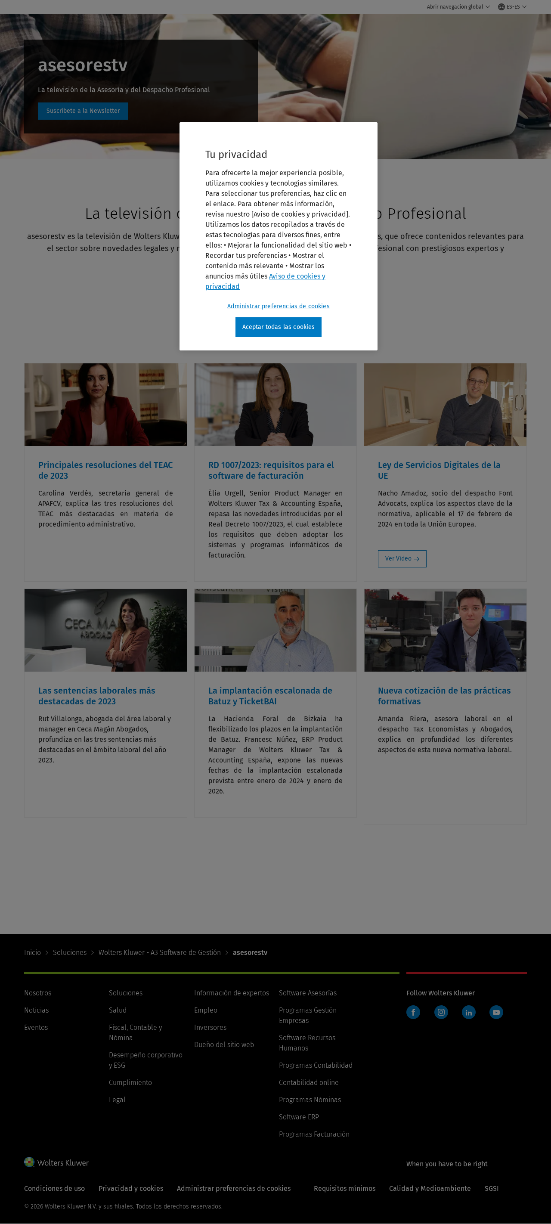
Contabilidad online (309, 1082)
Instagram (441, 1012)
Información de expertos (231, 993)
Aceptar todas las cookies (278, 327)
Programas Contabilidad (316, 1065)
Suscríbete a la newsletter (83, 111)
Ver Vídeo (398, 558)
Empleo (205, 1010)
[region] (279, 236)
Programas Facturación (314, 1134)
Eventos (36, 1027)
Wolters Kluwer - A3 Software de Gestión (160, 952)
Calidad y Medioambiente (430, 1188)
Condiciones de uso (54, 1188)
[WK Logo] (56, 1162)
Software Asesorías (308, 993)
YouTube (496, 1012)
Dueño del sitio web (224, 1045)
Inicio (32, 952)
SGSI (492, 1188)
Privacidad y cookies (131, 1188)
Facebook (413, 1012)
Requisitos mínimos (344, 1188)
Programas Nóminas (310, 1100)
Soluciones (70, 952)
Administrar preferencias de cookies (278, 306)
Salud (118, 1010)
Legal (117, 1100)
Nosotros (37, 993)
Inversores (210, 1027)
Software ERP (299, 1117)
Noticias (36, 1010)
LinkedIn (469, 1012)
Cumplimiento (130, 1082)
